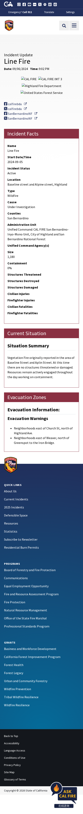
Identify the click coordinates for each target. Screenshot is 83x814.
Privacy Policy (12, 765)
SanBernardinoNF (22, 114)
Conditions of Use (14, 758)
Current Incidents (16, 499)
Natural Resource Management (25, 610)
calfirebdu (17, 104)
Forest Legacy (13, 673)
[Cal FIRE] (10, 465)
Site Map (9, 772)
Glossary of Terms (15, 779)
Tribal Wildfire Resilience (21, 697)
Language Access (14, 750)
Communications (16, 578)
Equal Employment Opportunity (26, 586)
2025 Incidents (14, 507)
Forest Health (13, 665)
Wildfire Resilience (17, 705)
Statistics (10, 531)
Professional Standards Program (26, 626)
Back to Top (11, 736)
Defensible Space (16, 515)
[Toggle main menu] (74, 25)
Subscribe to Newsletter (20, 539)
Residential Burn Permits (21, 547)
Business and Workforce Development (30, 649)
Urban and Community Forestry (25, 681)
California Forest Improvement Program (32, 657)
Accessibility (11, 743)
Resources (11, 523)
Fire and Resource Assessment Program (31, 594)
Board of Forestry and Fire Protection (30, 570)
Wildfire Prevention (17, 689)
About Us (10, 491)
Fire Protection (14, 602)
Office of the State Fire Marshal (25, 618)
